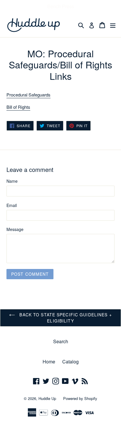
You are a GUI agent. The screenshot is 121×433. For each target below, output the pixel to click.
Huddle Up (47, 398)
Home (49, 361)
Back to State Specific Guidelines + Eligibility (65, 318)
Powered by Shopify (80, 398)
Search (60, 341)
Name (12, 181)
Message (14, 229)
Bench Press (60, 6)
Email (11, 205)
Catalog (70, 361)
